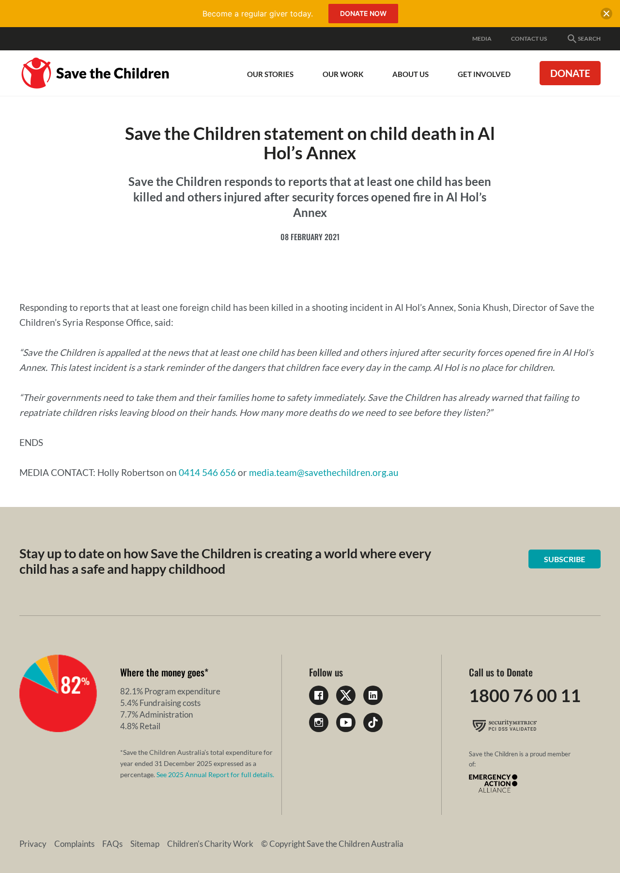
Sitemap (144, 844)
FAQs (112, 844)
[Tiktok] (373, 722)
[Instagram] (318, 722)
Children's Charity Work (210, 844)
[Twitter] (346, 695)
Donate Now (363, 13)
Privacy (32, 844)
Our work (343, 74)
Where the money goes (162, 672)
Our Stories (270, 74)
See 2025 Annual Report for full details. (215, 774)
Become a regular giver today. (257, 13)
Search (589, 38)
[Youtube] (346, 722)
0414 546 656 (207, 472)
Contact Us (529, 38)
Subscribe (564, 559)
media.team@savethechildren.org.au (324, 472)
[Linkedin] (373, 695)
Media (482, 38)
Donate (570, 73)
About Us (410, 74)
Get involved (484, 74)
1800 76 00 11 (525, 695)
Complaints (74, 844)
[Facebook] (318, 695)
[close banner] (606, 15)
